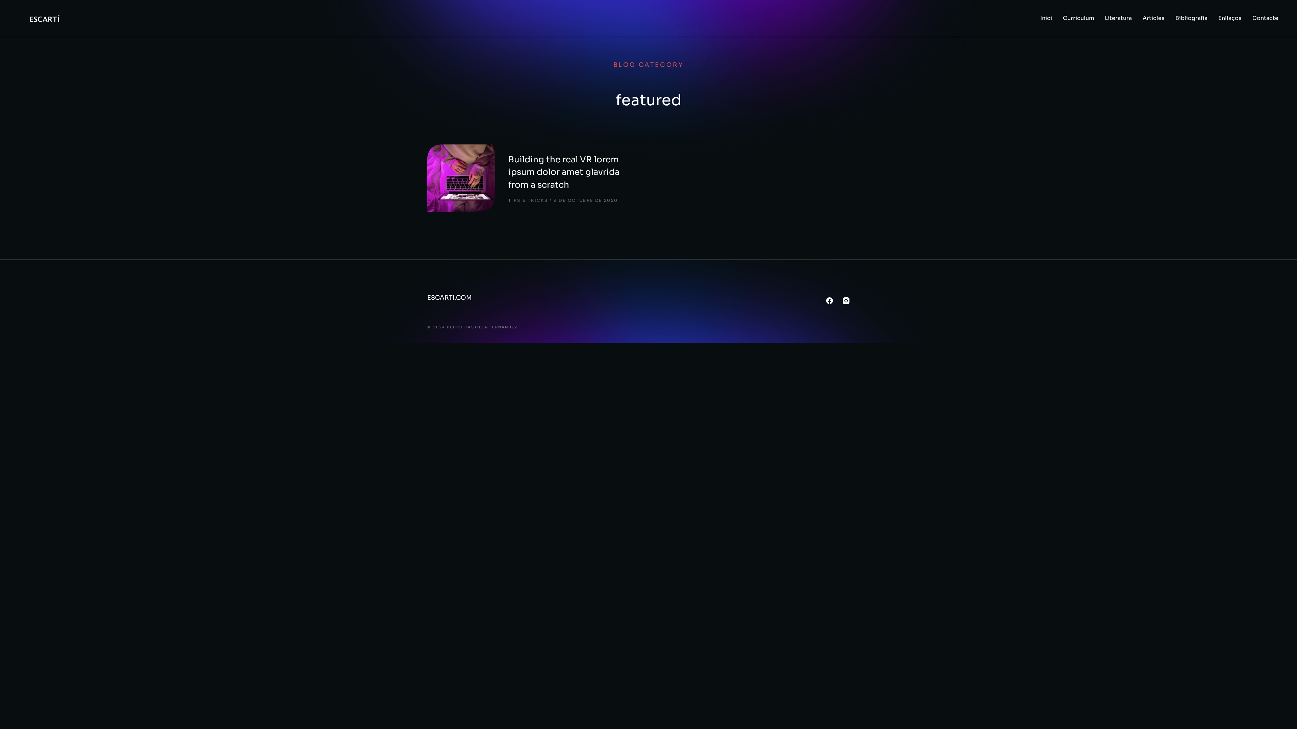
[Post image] (461, 178)
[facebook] (829, 301)
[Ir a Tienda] (1283, 715)
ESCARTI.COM (449, 297)
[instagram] (846, 301)
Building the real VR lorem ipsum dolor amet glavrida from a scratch (563, 172)
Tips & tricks (528, 200)
